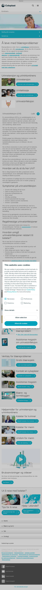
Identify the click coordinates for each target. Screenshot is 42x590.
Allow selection (21, 318)
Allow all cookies (21, 323)
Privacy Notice (12, 292)
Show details (9, 310)
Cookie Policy (31, 290)
